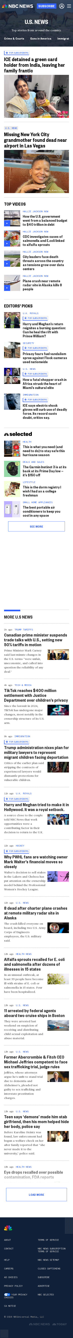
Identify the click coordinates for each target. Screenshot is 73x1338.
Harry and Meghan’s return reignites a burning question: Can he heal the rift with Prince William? (44, 329)
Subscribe (44, 1277)
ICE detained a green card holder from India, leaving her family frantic (34, 65)
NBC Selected (46, 1294)
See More (36, 526)
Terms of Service (48, 1240)
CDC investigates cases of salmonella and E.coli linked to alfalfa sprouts (43, 240)
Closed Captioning (49, 1268)
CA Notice (10, 1306)
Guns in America (40, 38)
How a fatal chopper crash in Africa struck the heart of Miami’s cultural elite (45, 383)
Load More (36, 1194)
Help (6, 1260)
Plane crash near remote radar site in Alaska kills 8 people (42, 284)
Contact (8, 1248)
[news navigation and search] (69, 6)
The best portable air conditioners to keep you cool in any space (41, 511)
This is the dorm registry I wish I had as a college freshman (42, 491)
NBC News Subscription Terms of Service (51, 1250)
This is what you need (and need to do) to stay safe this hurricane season (44, 450)
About (7, 1240)
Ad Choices (10, 1277)
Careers (8, 1268)
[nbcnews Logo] (8, 1227)
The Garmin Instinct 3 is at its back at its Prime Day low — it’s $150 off (45, 470)
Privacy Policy (13, 1286)
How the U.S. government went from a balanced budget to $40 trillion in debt (45, 220)
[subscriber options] (62, 6)
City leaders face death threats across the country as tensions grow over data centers (43, 262)
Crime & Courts (14, 38)
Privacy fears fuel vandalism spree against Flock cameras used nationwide (45, 357)
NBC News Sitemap (48, 1260)
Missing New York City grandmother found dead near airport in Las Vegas (35, 140)
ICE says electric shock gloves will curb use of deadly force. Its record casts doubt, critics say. (45, 411)
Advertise (44, 1286)
